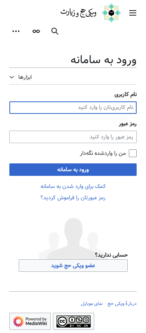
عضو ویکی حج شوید (73, 265)
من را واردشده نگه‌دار (103, 153)
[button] (132, 12)
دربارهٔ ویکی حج (122, 303)
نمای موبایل (92, 303)
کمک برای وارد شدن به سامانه (73, 186)
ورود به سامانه (73, 169)
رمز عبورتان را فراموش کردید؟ (73, 197)
